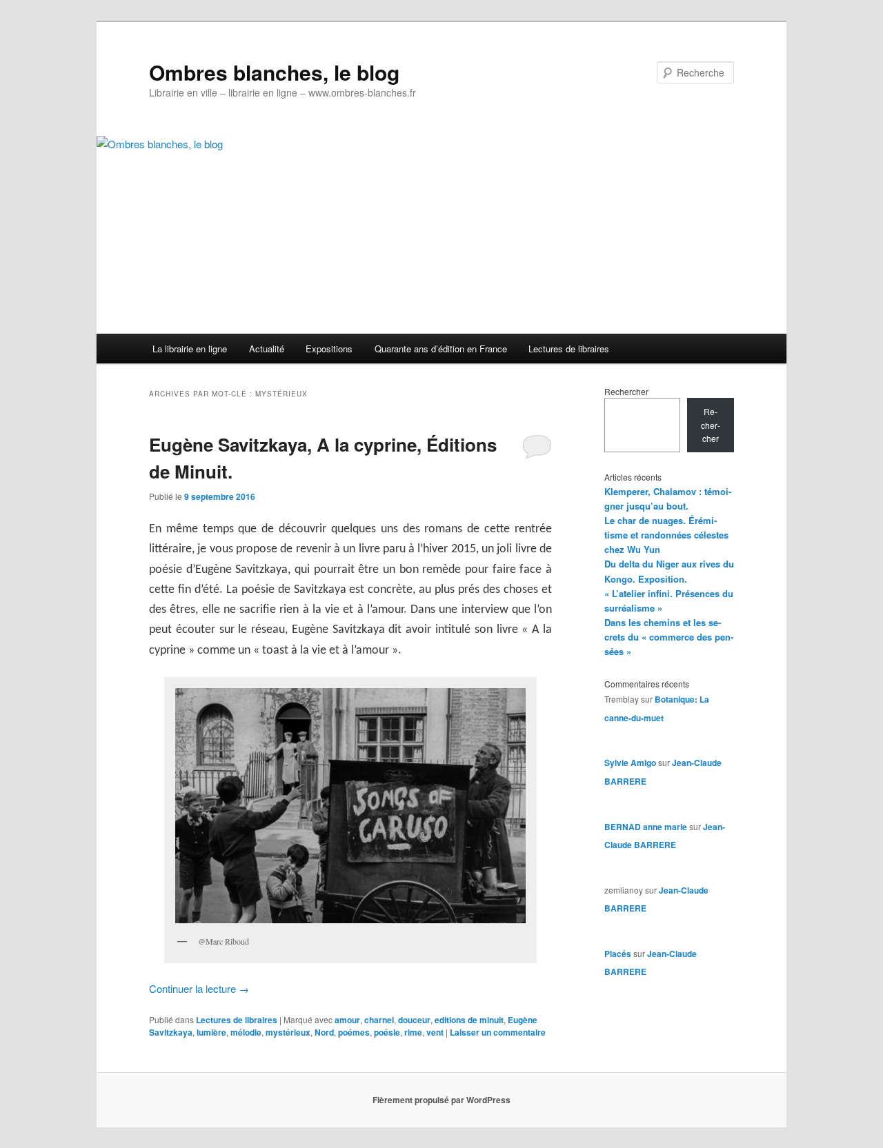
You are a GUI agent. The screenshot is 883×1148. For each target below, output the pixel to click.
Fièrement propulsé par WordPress (441, 1100)
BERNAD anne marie (645, 826)
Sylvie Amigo (630, 762)
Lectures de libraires (568, 348)
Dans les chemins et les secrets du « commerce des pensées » (668, 637)
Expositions (329, 348)
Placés (617, 953)
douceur (414, 1020)
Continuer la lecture (199, 988)
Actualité (266, 348)
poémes (354, 1032)
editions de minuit (469, 1020)
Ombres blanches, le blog (274, 72)
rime (413, 1032)
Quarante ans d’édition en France (441, 348)
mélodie (245, 1032)
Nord (324, 1032)
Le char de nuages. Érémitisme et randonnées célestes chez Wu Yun (666, 535)
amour (347, 1020)
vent (435, 1032)
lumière (211, 1032)
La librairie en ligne (189, 348)
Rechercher (626, 391)
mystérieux (288, 1032)
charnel (379, 1020)
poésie (387, 1032)
